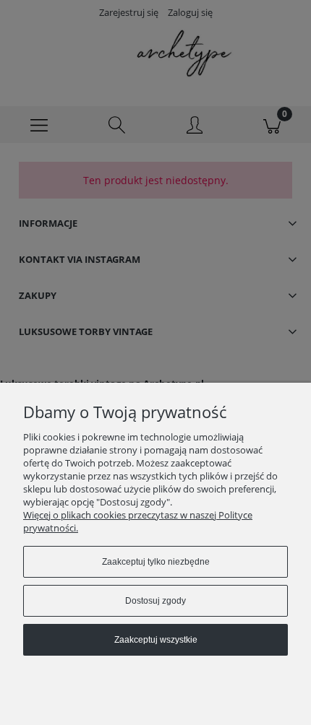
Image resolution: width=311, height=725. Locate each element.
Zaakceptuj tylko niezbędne (156, 562)
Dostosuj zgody (155, 601)
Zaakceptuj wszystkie (155, 640)
